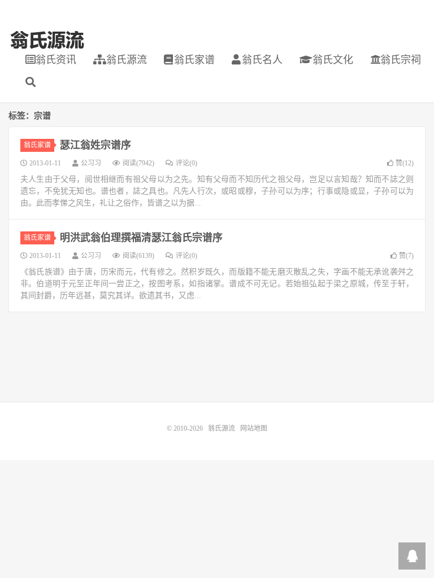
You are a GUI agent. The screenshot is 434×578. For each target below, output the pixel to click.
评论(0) (186, 163)
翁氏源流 (47, 40)
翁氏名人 (262, 59)
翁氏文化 (331, 59)
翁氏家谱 (194, 59)
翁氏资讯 (56, 59)
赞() (405, 163)
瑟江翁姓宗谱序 (95, 145)
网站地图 (253, 428)
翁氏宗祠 (400, 59)
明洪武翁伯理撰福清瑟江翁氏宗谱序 (141, 237)
